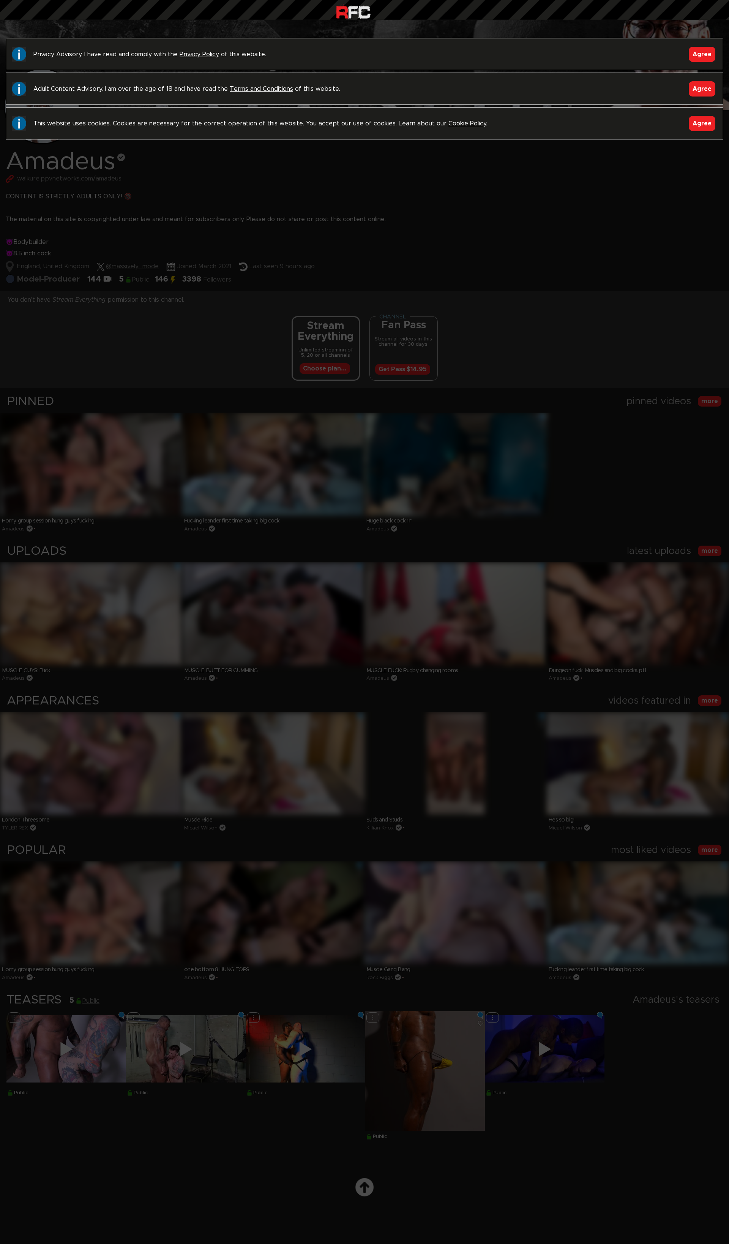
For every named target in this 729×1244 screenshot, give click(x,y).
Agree (702, 54)
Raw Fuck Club (353, 11)
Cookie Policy (467, 123)
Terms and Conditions (261, 89)
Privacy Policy (199, 54)
